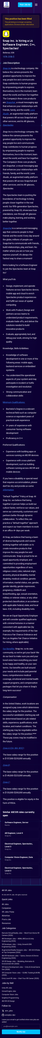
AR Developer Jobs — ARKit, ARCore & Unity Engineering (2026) (18, 940)
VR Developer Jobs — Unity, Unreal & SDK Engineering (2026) (17, 945)
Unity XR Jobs (7, 988)
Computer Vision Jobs (10, 994)
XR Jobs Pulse (8, 912)
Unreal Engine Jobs (9, 991)
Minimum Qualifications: (14, 402)
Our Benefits (8, 648)
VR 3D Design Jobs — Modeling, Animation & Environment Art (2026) (18, 962)
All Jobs (5, 904)
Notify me (21, 1032)
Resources (6, 923)
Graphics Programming (10, 998)
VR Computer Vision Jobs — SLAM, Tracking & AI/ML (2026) (21, 974)
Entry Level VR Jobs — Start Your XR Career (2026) (20, 978)
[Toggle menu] (36, 5)
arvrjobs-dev (10, 1015)
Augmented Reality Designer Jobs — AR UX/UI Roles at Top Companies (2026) (21, 951)
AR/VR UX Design (8, 1001)
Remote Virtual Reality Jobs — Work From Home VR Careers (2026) (20, 934)
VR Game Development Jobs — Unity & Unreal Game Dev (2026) (21, 968)
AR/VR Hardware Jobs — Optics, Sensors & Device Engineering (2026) (20, 957)
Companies (6, 908)
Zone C (6, 782)
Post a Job (6, 919)
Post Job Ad (25, 5)
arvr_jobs (9, 1011)
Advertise (6, 916)
